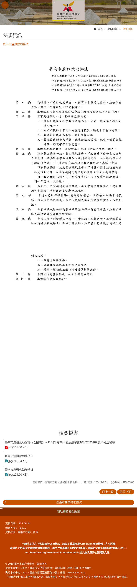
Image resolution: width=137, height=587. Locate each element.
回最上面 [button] (125, 491)
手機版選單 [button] (5, 5)
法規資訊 (128, 29)
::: (53, 1)
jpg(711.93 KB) (17, 461)
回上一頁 (108, 491)
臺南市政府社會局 (68, 10)
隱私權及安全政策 (68, 511)
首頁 (100, 29)
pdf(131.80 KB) (17, 447)
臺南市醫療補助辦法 (69, 502)
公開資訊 (113, 29)
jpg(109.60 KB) (17, 474)
